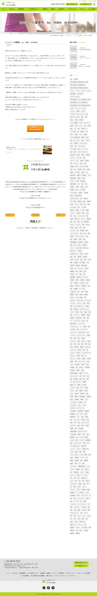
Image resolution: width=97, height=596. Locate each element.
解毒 (75, 478)
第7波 (71, 347)
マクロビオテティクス (84, 309)
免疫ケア (87, 469)
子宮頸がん (80, 251)
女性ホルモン (73, 251)
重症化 (77, 312)
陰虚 (84, 379)
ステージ (86, 149)
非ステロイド (87, 123)
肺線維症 (77, 399)
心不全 (86, 187)
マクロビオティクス (86, 353)
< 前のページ (10, 215)
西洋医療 (82, 131)
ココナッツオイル (74, 454)
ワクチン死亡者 (73, 192)
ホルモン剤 (72, 408)
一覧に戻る (35, 215)
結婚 (78, 387)
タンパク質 (79, 157)
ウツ (77, 492)
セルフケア (72, 300)
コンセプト (72, 387)
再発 (86, 184)
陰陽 (80, 379)
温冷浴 (76, 452)
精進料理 (72, 265)
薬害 (82, 117)
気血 (76, 463)
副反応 (71, 195)
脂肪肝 (87, 425)
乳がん (79, 245)
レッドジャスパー (81, 323)
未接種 (80, 294)
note (71, 143)
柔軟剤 (88, 315)
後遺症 (71, 126)
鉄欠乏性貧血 (78, 318)
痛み (78, 478)
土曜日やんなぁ (85, 449)
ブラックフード (84, 495)
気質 (77, 190)
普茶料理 (78, 265)
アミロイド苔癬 (79, 297)
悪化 (71, 510)
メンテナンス (76, 420)
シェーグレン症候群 (83, 437)
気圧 (71, 501)
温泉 (82, 355)
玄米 (71, 344)
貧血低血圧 (76, 472)
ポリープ (86, 373)
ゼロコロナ (72, 303)
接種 (77, 294)
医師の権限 (72, 175)
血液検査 (82, 280)
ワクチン (77, 204)
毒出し (80, 530)
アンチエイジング (74, 376)
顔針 (85, 271)
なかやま (72, 297)
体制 (81, 312)
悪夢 (71, 262)
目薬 (85, 259)
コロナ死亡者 (73, 207)
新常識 (71, 259)
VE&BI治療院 (73, 93)
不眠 (78, 422)
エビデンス (72, 213)
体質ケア (88, 498)
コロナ (71, 393)
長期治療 (85, 257)
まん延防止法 (73, 291)
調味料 (81, 373)
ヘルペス (82, 457)
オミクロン (85, 277)
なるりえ (88, 140)
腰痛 (71, 306)
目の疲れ (83, 420)
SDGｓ (88, 361)
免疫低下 (79, 350)
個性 (75, 519)
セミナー (83, 219)
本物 (82, 469)
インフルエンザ (81, 216)
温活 (88, 420)
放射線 (77, 210)
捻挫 (71, 507)
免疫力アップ (84, 128)
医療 (86, 414)
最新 (84, 227)
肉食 (84, 157)
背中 (71, 472)
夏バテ (82, 425)
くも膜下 (78, 358)
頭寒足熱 (78, 175)
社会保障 (86, 530)
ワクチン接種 (73, 201)
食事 (71, 309)
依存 (75, 245)
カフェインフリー (81, 335)
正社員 (83, 178)
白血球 (80, 239)
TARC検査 (84, 385)
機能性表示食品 (82, 466)
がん (78, 184)
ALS (86, 172)
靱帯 (86, 344)
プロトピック (73, 341)
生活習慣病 (87, 367)
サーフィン (78, 224)
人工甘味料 (83, 507)
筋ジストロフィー (80, 114)
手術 (77, 530)
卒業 (87, 519)
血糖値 (80, 484)
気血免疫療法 (73, 178)
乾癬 (84, 303)
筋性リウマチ (73, 524)
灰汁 (71, 478)
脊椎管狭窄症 (80, 411)
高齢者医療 (72, 417)
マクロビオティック (74, 513)
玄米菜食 (76, 309)
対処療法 (89, 396)
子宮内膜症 (81, 428)
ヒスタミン (72, 489)
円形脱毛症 (83, 286)
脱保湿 (81, 160)
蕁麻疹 (76, 396)
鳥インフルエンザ (76, 382)
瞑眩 (83, 224)
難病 (78, 222)
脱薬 (81, 163)
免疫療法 (76, 79)
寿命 (87, 114)
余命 (71, 152)
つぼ (78, 414)
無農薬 (79, 385)
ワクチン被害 (73, 149)
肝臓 (82, 291)
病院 (71, 245)
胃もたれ (83, 341)
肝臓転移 (72, 271)
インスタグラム (73, 402)
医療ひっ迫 (77, 219)
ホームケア (72, 353)
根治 (75, 257)
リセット (86, 513)
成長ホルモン (84, 478)
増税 (81, 204)
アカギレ (72, 108)
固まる (76, 227)
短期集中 (89, 201)
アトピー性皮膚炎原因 (75, 137)
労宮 (85, 402)
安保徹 (86, 417)
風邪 (71, 289)
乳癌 (76, 428)
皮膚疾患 (86, 294)
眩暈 (71, 422)
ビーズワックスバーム (79, 236)
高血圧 (71, 463)
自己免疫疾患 (73, 411)
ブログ (89, 175)
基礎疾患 (83, 315)
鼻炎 (85, 524)
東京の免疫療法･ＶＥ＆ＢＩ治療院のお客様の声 (80, 105)
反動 (89, 510)
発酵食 (75, 239)
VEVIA (87, 213)
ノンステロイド (73, 504)
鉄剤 (84, 318)
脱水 (78, 501)
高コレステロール (85, 422)
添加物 (71, 227)
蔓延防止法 (79, 277)
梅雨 (78, 181)
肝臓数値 (76, 289)
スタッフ (83, 91)
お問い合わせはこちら (72, 4)
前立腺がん (84, 245)
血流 (78, 128)
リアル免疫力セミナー (85, 4)
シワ (79, 463)
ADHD (89, 516)
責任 (85, 204)
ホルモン (72, 248)
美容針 (80, 271)
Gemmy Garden (82, 332)
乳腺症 (82, 364)
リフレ (78, 417)
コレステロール (73, 484)
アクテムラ (76, 163)
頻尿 (90, 454)
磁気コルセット (81, 306)
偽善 (88, 318)
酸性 (77, 390)
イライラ (72, 440)
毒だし (82, 140)
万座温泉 (89, 358)
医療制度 (72, 533)
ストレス (84, 405)
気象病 (81, 399)
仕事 (78, 329)
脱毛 (71, 420)
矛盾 (78, 207)
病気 (77, 166)
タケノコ (86, 475)
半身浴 (78, 519)
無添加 (78, 155)
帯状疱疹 (77, 457)
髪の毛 (71, 146)
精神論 (87, 306)
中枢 (80, 274)
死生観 (88, 335)
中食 (84, 376)
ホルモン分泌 (73, 405)
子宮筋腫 (72, 367)
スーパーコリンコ (82, 504)
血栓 (89, 507)
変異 (83, 213)
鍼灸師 (79, 178)
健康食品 (78, 469)
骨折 (82, 344)
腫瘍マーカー (73, 385)
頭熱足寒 (84, 175)
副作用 (78, 111)
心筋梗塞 (86, 192)
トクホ (88, 466)
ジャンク (84, 516)
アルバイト (72, 181)
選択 (89, 204)
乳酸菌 (80, 390)
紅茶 (88, 332)
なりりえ (82, 472)
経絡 (71, 128)
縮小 (77, 367)
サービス (72, 91)
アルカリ (72, 390)
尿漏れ (71, 457)
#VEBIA (27, 228)
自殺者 (82, 172)
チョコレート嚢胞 (83, 454)
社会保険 (86, 242)
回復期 (88, 489)
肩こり (81, 414)
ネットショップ (73, 332)
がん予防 (86, 254)
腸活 (87, 393)
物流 (77, 271)
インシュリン (76, 315)
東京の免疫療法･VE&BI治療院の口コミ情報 (79, 82)
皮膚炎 (76, 134)
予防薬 (77, 280)
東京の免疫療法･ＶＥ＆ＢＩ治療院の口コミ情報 (80, 99)
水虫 (85, 126)
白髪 (89, 286)
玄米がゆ (78, 353)
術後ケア (88, 481)
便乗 (81, 254)
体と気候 (84, 510)
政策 (87, 216)
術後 (84, 484)
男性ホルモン (86, 248)
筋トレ (83, 289)
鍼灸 (78, 425)
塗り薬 (81, 123)
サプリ (80, 134)
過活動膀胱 (72, 414)
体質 (71, 140)
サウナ (81, 387)
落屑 (76, 361)
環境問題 (72, 437)
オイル (80, 126)
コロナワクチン (73, 466)
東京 (71, 79)
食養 (78, 338)
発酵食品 (72, 530)
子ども (71, 481)
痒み (87, 131)
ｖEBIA (89, 259)
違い (78, 160)
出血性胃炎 (77, 364)
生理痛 (86, 387)
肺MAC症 (77, 393)
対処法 (78, 475)
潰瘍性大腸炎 (73, 184)
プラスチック (73, 350)
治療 (78, 344)
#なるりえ (20, 228)
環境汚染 (72, 318)
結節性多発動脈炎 (74, 373)
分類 (71, 216)
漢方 (90, 312)
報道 (84, 169)
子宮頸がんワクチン (74, 254)
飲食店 (71, 286)
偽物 (71, 315)
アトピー (84, 108)
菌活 (71, 239)
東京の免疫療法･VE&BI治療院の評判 (77, 85)
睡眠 (88, 379)
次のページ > (61, 215)
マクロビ (78, 527)
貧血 (81, 233)
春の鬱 (84, 326)
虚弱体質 (82, 230)
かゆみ (76, 126)
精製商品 (82, 347)
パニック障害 (73, 131)
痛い (77, 108)
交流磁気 (76, 143)
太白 (77, 437)
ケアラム (78, 449)
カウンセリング (81, 498)
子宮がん (86, 390)
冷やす (79, 487)
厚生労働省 (72, 155)
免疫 (82, 184)
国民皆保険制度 (73, 242)
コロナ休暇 (72, 329)
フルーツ (78, 489)
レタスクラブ (73, 425)
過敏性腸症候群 (73, 431)
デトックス (72, 230)
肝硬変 (78, 355)
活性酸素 (84, 382)
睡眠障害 (86, 460)
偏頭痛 (71, 172)
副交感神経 (82, 181)
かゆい (78, 140)
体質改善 (79, 257)
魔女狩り (86, 198)
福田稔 (82, 137)
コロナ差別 (81, 283)
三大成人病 (72, 370)
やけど (71, 364)
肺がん (71, 399)
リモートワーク (83, 329)
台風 (75, 510)
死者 (84, 239)
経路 (82, 417)
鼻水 (81, 460)
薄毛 (76, 146)
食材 (71, 338)
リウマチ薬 (72, 114)
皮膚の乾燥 (83, 446)
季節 (75, 487)
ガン (80, 326)
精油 (71, 443)
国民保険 (80, 242)
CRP (87, 457)
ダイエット (72, 157)
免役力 (71, 521)
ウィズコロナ (88, 300)
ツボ (75, 128)
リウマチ (83, 111)
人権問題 (76, 283)
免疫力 (71, 120)
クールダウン (76, 507)
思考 (87, 236)
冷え (77, 274)
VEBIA (87, 137)
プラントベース (82, 361)
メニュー (78, 91)
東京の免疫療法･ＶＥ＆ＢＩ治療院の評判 (78, 102)
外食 (88, 376)
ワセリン (72, 224)
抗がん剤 (77, 259)
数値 (83, 481)
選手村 (71, 204)
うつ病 (79, 405)
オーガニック (73, 335)
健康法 (85, 134)
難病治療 (89, 219)
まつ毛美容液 (73, 434)
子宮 (79, 481)
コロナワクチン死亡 (74, 198)
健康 (84, 452)
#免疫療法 (42, 228)
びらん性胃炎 (82, 262)
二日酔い (89, 341)
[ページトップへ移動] (91, 564)
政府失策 (72, 210)
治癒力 (85, 312)
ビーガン (72, 312)
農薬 (71, 379)
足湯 (89, 326)
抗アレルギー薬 (80, 300)
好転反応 (88, 280)
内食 (80, 376)
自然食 (82, 155)
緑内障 (79, 434)
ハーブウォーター (76, 321)
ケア (71, 487)
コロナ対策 (83, 207)
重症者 (86, 291)
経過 (71, 163)
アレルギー (72, 355)
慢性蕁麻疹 (88, 440)
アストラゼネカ (82, 146)
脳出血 (83, 358)
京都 (88, 262)
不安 (75, 422)
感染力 (88, 303)
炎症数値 (77, 460)
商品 (75, 338)
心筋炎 (77, 187)
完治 (84, 350)
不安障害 (80, 402)
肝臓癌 (71, 428)
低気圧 (79, 510)
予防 (84, 274)
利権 (81, 259)
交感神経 (72, 190)
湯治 (71, 516)
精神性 (71, 361)
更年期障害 (72, 495)
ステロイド (72, 111)
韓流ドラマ (88, 347)
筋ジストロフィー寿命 (75, 117)
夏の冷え (81, 367)
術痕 (88, 484)
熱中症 (87, 364)
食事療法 (88, 155)
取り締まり (77, 286)
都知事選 (72, 492)
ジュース (84, 487)
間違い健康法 (73, 323)
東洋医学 (81, 120)
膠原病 (71, 460)
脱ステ (71, 134)
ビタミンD (81, 440)
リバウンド (79, 303)
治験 (85, 163)
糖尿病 (87, 210)
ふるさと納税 (84, 527)
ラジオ (71, 452)
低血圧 (87, 472)
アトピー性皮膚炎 (74, 123)
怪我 (75, 344)
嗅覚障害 (76, 379)
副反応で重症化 (78, 195)
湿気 (88, 434)
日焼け (82, 370)
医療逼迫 (72, 294)
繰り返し (88, 224)
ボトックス (72, 475)
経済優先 (72, 280)
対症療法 (72, 187)
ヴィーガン (72, 160)
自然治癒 (76, 262)
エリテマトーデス (80, 408)
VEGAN (71, 268)
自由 (71, 283)
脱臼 (90, 344)
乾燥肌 (71, 236)
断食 (87, 230)
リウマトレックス (77, 443)
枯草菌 (84, 501)
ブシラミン (72, 449)
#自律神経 (34, 228)
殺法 (83, 321)
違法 (75, 169)
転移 (75, 152)
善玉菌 (71, 396)
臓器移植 (87, 411)
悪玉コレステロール (83, 431)
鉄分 (85, 233)
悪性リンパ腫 (86, 443)
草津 (81, 513)
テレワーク (80, 268)
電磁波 (78, 370)
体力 (78, 230)
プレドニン (80, 524)
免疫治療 (82, 393)
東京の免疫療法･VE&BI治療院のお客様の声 (79, 88)
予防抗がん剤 (82, 521)
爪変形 (89, 126)
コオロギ (72, 469)
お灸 (75, 306)
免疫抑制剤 (72, 277)
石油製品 (87, 160)
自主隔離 (79, 169)
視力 (78, 291)
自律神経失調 (82, 396)
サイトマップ (72, 576)
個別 (75, 498)
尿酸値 (83, 489)
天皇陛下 (80, 192)
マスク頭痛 (77, 172)
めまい (83, 434)
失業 (71, 169)
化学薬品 (76, 347)
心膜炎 (81, 187)
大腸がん (87, 268)
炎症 (87, 283)
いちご (86, 399)
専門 (75, 222)
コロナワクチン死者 (83, 166)
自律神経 (72, 166)
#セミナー (50, 228)
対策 (75, 216)
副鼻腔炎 (78, 533)
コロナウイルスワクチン (83, 152)
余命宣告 (78, 213)
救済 (78, 149)
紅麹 (83, 463)
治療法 (76, 120)
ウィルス (87, 492)
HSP (71, 519)
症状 (86, 117)
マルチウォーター (83, 143)
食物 (80, 452)
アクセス (89, 91)
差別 (81, 198)
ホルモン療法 (78, 248)
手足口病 (81, 492)
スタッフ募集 (82, 190)
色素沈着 (79, 201)
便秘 (71, 257)
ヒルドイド (72, 358)
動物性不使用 (84, 265)
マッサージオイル (74, 326)
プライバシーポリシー (75, 96)
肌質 (75, 516)
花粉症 (88, 169)
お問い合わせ (80, 93)
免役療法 (72, 527)
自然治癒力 (86, 222)
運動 (89, 233)
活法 (87, 321)
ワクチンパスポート (74, 233)
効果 (71, 222)
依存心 (76, 521)
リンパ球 (82, 210)
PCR (76, 268)
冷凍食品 (83, 338)
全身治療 (72, 274)
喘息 (84, 201)
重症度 (71, 219)
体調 (83, 519)
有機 (90, 527)
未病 (85, 297)
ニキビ (79, 516)
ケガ (89, 504)
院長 (71, 498)
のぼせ (78, 495)
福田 (77, 440)
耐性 (76, 481)
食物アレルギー (76, 446)
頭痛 (78, 341)
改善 (80, 227)
